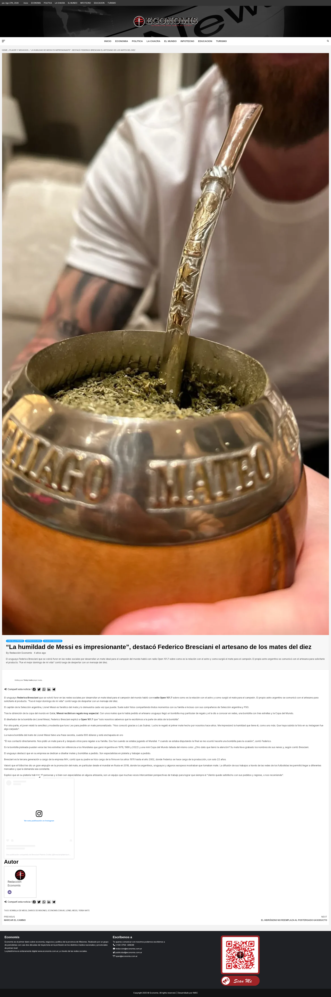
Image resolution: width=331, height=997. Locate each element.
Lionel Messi (71, 910)
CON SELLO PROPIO (15, 641)
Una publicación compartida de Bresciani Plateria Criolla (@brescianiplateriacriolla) (39, 855)
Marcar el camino (15, 918)
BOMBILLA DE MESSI (18, 910)
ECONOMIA (36, 3)
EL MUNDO (72, 3)
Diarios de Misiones (37, 910)
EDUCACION (99, 3)
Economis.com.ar (56, 910)
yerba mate (84, 910)
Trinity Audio (28, 680)
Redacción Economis (21, 652)
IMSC (195, 993)
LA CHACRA (60, 3)
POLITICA (48, 3)
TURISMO (112, 3)
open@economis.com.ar (126, 956)
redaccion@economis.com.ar (128, 948)
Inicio (26, 3)
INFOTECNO (85, 3)
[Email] (10, 892)
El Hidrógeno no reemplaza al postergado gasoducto (294, 918)
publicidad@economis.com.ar (128, 952)
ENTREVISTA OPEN (34, 641)
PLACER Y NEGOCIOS (52, 641)
